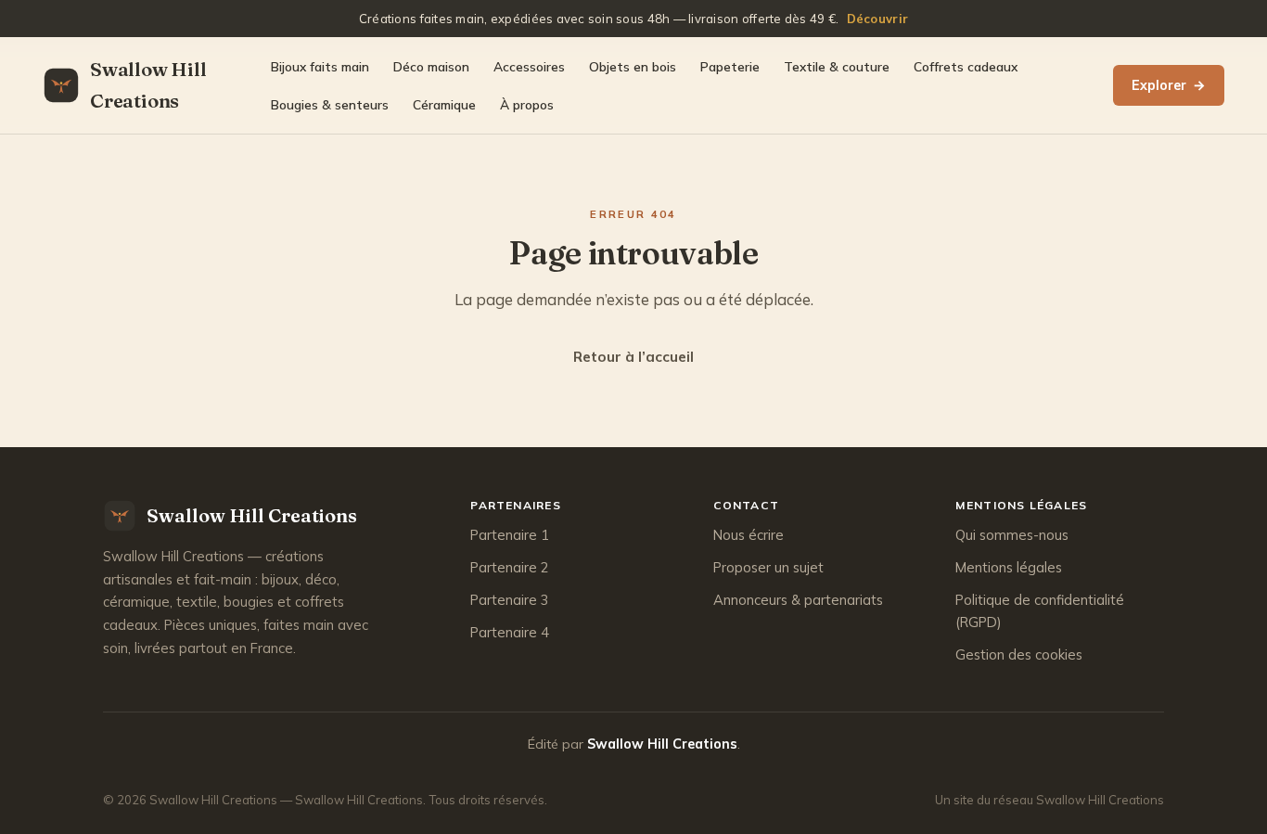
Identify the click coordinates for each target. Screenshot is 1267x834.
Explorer (1169, 85)
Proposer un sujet (768, 567)
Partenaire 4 (509, 632)
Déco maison (431, 66)
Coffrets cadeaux (965, 66)
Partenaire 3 (509, 600)
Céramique (444, 104)
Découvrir (877, 18)
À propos (527, 104)
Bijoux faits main (320, 66)
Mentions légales (1008, 567)
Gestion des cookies (1018, 654)
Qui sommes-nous (1012, 535)
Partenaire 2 (509, 567)
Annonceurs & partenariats (798, 600)
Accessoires (529, 66)
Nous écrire (748, 535)
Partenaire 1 (509, 535)
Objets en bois (632, 66)
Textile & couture (836, 66)
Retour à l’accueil (633, 357)
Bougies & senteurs (330, 104)
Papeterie (730, 66)
